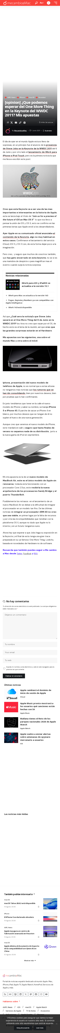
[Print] (25, 122)
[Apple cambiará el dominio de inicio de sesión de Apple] (11, 694)
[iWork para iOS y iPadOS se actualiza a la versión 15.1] (13, 284)
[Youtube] (46, 994)
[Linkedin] (20, 994)
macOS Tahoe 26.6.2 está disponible (19, 903)
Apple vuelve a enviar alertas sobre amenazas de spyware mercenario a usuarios (35, 737)
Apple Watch (25, 728)
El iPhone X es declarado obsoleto (19, 917)
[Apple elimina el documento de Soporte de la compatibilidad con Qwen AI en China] (50, 946)
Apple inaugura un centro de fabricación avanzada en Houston (19, 932)
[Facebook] (36, 994)
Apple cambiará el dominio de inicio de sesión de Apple (35, 692)
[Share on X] (12, 122)
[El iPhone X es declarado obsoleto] (50, 917)
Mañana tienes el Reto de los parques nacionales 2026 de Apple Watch (38, 721)
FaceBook (27, 554)
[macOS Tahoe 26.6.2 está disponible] (50, 903)
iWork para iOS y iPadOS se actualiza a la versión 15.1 (36, 284)
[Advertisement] (30, 37)
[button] (36, 3)
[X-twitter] (25, 994)
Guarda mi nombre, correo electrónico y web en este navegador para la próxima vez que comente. (30, 668)
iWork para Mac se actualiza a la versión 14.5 (28, 295)
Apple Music (25, 713)
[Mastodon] (31, 994)
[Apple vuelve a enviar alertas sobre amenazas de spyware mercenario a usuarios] (11, 738)
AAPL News (11, 97)
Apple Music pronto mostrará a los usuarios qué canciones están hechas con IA (37, 706)
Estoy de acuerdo (23, 1028)
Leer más (39, 1028)
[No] (56, 1023)
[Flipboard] (15, 994)
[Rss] (5, 994)
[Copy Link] (20, 122)
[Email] (16, 122)
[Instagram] (41, 994)
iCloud (22, 697)
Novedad (42, 97)
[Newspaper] (10, 994)
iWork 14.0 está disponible (20, 307)
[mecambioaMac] (17, 3)
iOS (21, 744)
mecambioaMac (20, 131)
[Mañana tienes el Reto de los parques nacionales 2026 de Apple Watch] (11, 722)
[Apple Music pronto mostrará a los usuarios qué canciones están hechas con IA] (11, 707)
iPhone (22, 97)
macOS (31, 97)
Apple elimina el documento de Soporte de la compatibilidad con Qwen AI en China (21, 948)
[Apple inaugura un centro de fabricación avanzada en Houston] (50, 931)
